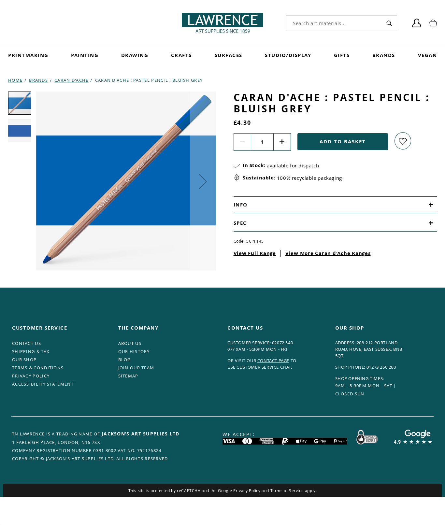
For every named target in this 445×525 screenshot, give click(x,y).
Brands (383, 55)
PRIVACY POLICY (31, 376)
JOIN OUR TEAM (136, 368)
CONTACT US (26, 343)
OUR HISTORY (134, 351)
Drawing (135, 55)
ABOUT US (129, 343)
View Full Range (255, 253)
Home (15, 80)
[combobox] (333, 23)
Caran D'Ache (71, 80)
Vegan (427, 55)
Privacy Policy (246, 490)
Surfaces (228, 55)
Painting (84, 55)
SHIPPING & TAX (31, 351)
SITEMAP (128, 376)
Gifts (342, 55)
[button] (203, 181)
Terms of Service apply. (293, 490)
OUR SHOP (24, 359)
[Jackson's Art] (222, 23)
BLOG (124, 359)
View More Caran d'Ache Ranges (328, 253)
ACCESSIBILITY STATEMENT (43, 384)
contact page (273, 360)
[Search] (389, 23)
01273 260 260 (381, 367)
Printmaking (28, 55)
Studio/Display (288, 55)
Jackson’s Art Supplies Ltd (140, 434)
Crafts (181, 55)
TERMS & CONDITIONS (38, 368)
